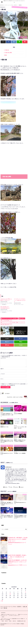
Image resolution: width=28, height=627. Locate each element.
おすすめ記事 (4, 320)
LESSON (3, 616)
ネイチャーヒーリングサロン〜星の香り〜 (13, 623)
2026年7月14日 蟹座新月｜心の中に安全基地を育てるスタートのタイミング (17, 561)
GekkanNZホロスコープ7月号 (17, 565)
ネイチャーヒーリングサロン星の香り (9, 322)
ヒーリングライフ (21, 322)
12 (10, 593)
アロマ (10, 320)
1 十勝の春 (6, 50)
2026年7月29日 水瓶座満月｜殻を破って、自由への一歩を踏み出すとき (17, 557)
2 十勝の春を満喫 (8, 52)
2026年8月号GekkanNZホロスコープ (17, 543)
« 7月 (2, 601)
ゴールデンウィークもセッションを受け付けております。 (19, 300)
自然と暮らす (22, 318)
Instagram (21, 487)
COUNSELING (3, 612)
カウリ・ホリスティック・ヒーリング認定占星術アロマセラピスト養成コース (13, 618)
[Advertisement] (14, 160)
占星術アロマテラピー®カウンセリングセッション (9, 614)
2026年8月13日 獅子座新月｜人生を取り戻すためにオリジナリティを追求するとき (17, 539)
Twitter (11, 487)
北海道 (3, 324)
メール (3, 373)
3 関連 (5, 55)
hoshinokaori (8, 467)
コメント (3, 358)
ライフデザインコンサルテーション (14, 615)
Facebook (16, 487)
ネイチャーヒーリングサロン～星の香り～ (9, 318)
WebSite (6, 487)
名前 (2, 368)
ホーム (2, 606)
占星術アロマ (8, 324)
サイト (2, 378)
